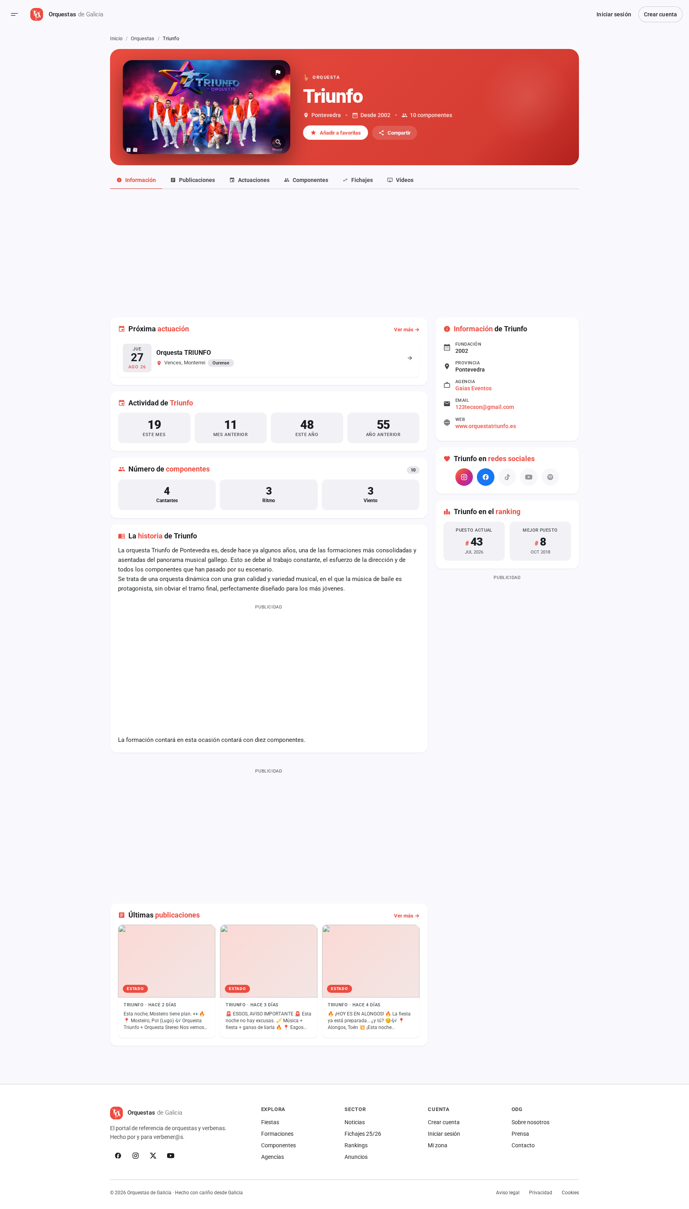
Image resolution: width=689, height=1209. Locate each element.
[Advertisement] (344, 249)
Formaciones (277, 1134)
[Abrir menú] (14, 14)
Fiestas (270, 1122)
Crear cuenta (660, 14)
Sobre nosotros (530, 1122)
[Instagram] (464, 477)
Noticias (354, 1122)
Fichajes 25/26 (362, 1134)
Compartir (399, 133)
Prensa (520, 1134)
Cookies (570, 1192)
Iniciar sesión (613, 14)
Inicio (116, 38)
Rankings (356, 1145)
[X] (153, 1156)
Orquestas (142, 38)
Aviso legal (508, 1192)
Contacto (523, 1145)
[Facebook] (485, 477)
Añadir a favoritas (340, 133)
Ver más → (406, 329)
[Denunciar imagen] (277, 72)
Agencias (272, 1157)
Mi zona (437, 1145)
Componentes (278, 1145)
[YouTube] (171, 1156)
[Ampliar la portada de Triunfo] (206, 107)
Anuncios (356, 1157)
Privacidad (540, 1192)
